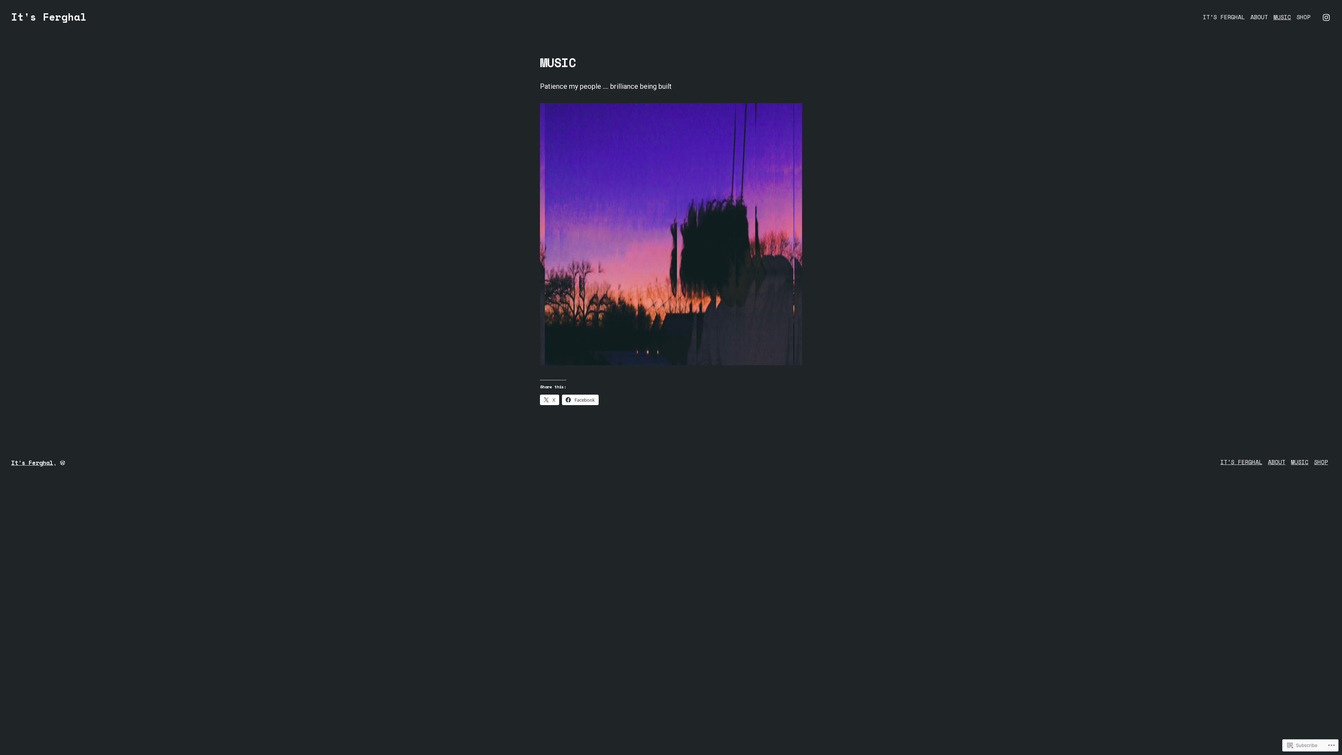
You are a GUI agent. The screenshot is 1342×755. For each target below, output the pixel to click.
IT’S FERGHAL (1224, 17)
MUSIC (1282, 17)
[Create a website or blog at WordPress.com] (62, 462)
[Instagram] (1326, 16)
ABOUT (1259, 17)
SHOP (1304, 17)
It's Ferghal (49, 16)
